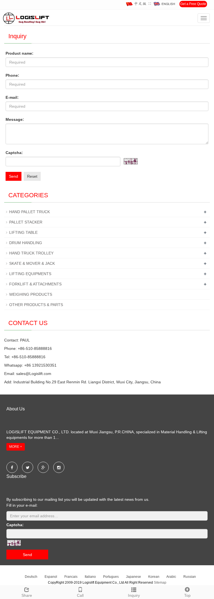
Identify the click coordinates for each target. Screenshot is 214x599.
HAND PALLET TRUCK (29, 212)
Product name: (19, 53)
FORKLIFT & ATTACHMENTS (35, 284)
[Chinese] (136, 4)
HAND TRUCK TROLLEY (31, 253)
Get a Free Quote (193, 4)
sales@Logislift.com (33, 373)
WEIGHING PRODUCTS (30, 294)
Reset (32, 176)
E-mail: (12, 97)
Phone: (12, 75)
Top (187, 595)
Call (80, 595)
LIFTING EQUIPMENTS (30, 273)
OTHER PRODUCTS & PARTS (36, 304)
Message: (15, 119)
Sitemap (160, 582)
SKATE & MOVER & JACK (32, 263)
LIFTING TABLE (23, 232)
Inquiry (134, 595)
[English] (164, 4)
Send (13, 176)
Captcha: (14, 152)
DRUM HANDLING (25, 242)
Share (26, 595)
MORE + (15, 447)
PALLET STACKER (25, 222)
